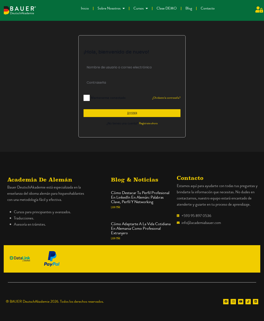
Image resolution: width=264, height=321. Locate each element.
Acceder (132, 113)
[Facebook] (226, 301)
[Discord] (255, 301)
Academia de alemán (39, 179)
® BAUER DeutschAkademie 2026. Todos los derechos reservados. (55, 301)
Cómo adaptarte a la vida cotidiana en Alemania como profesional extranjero (141, 228)
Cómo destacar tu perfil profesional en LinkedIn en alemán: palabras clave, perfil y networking (140, 197)
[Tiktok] (248, 301)
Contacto (208, 8)
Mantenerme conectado (108, 98)
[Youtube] (240, 301)
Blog (188, 8)
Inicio (85, 8)
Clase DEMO (167, 8)
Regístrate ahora (148, 123)
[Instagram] (233, 301)
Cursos (138, 8)
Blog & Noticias (134, 179)
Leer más (115, 207)
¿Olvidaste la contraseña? (166, 98)
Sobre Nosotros (109, 8)
